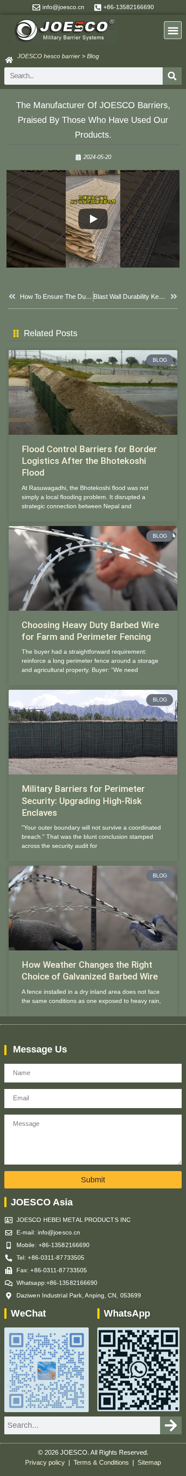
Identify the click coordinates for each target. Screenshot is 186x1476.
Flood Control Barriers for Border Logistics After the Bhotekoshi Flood (89, 461)
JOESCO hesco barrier (48, 56)
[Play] (93, 218)
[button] (173, 30)
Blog (93, 56)
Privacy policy (46, 1462)
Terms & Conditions (102, 1462)
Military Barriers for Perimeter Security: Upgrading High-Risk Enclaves (83, 801)
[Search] (172, 76)
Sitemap (149, 1462)
